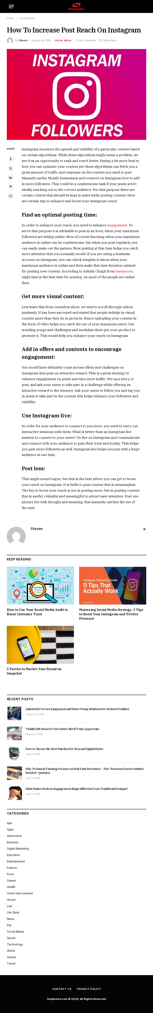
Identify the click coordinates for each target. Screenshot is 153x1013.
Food (10, 874)
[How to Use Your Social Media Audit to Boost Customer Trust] (40, 586)
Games (11, 880)
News (10, 918)
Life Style (13, 912)
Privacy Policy (89, 988)
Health (11, 887)
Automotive (14, 835)
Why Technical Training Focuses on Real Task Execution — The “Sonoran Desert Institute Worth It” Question (85, 771)
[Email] (10, 196)
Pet (9, 925)
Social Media (63, 40)
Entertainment (16, 861)
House (11, 899)
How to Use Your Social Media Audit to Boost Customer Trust (37, 612)
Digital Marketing (18, 848)
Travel (11, 963)
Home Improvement (20, 893)
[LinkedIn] (10, 177)
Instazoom (124, 271)
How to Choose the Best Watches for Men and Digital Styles (64, 749)
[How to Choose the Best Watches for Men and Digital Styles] (14, 753)
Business (13, 842)
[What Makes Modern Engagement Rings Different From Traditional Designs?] (14, 793)
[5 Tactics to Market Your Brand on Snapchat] (40, 645)
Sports (11, 938)
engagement (117, 225)
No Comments (87, 40)
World (11, 950)
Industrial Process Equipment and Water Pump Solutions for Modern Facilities (77, 709)
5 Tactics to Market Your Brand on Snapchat (34, 671)
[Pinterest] (10, 186)
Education (13, 855)
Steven (23, 40)
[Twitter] (10, 168)
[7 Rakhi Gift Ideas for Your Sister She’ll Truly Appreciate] (14, 733)
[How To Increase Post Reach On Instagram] (76, 94)
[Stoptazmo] (76, 6)
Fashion (12, 867)
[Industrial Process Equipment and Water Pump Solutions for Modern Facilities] (14, 713)
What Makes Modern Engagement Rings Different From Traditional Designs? (77, 789)
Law (9, 906)
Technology (15, 944)
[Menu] (11, 6)
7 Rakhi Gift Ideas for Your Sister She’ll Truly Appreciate (62, 729)
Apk (9, 823)
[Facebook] (10, 159)
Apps (10, 829)
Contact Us (62, 988)
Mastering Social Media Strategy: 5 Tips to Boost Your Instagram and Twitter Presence (111, 614)
